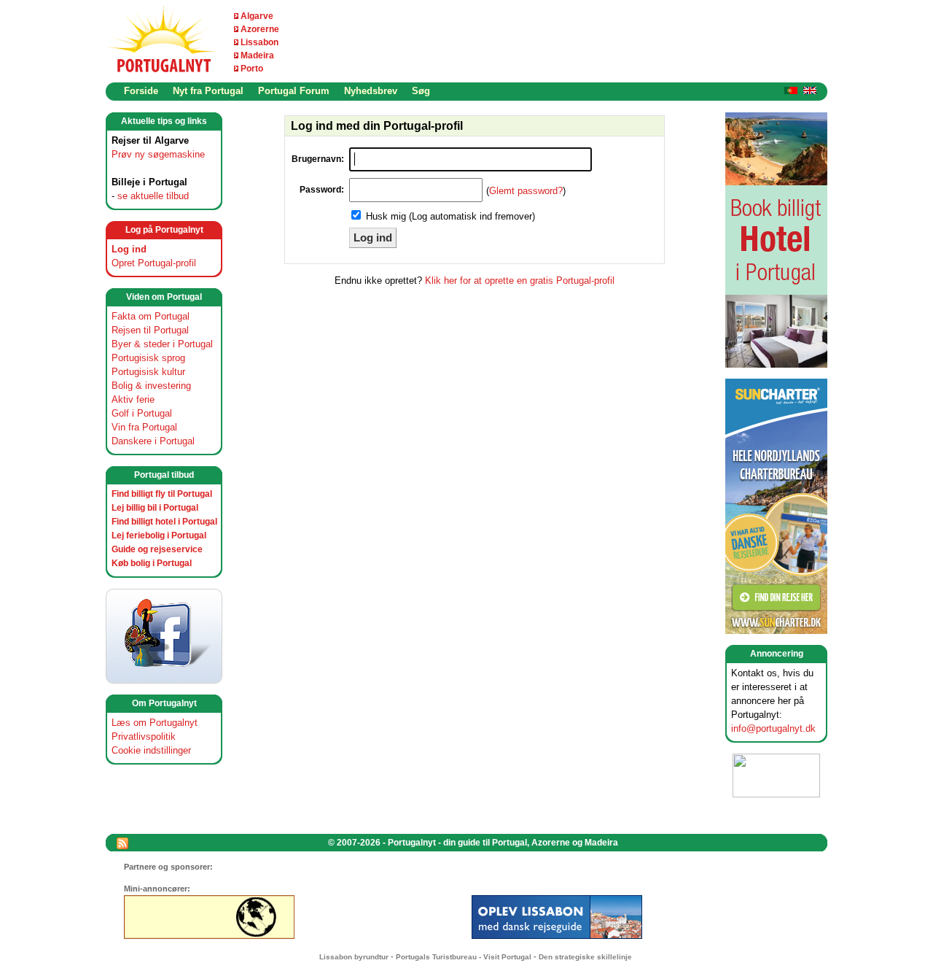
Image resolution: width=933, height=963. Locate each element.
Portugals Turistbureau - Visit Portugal (463, 957)
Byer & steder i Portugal (162, 344)
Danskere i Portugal (153, 441)
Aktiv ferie (133, 399)
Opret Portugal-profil (154, 263)
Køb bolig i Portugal (152, 563)
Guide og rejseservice (157, 549)
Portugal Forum (293, 90)
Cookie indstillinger (151, 750)
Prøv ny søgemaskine (158, 154)
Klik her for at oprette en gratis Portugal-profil (519, 280)
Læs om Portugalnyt (155, 722)
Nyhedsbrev (370, 90)
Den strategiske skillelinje (585, 957)
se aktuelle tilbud (153, 195)
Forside (141, 90)
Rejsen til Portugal (150, 330)
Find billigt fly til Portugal (162, 494)
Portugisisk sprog (148, 357)
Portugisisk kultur (148, 371)
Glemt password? (526, 190)
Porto (252, 68)
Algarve (257, 16)
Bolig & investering (151, 385)
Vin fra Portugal (144, 427)
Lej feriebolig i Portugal (159, 535)
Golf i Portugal (142, 413)
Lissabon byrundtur (354, 957)
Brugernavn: (318, 159)
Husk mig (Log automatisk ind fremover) (450, 216)
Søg (421, 90)
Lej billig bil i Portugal (155, 508)
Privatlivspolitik (144, 736)
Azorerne (260, 29)
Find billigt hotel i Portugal (164, 522)
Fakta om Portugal (151, 316)
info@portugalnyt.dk (773, 728)
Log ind (129, 249)
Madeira (257, 55)
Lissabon (259, 42)
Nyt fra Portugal (208, 90)
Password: (322, 190)
